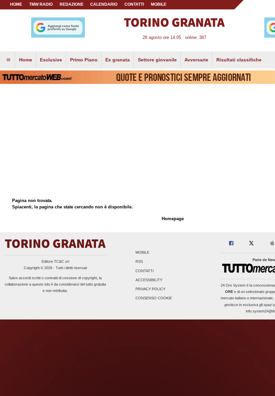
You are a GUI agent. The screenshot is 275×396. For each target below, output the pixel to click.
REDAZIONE (72, 4)
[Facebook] (231, 243)
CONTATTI (134, 4)
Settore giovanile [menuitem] (157, 59)
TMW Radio (41, 4)
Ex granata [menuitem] (117, 59)
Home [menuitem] (25, 59)
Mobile (142, 253)
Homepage (173, 218)
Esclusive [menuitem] (51, 59)
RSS (139, 262)
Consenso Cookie (153, 298)
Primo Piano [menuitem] (84, 59)
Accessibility (148, 280)
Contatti (144, 271)
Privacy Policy (150, 289)
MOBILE (158, 4)
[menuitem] (8, 60)
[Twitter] (251, 243)
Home (16, 4)
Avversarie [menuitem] (196, 59)
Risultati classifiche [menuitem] (239, 59)
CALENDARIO (103, 4)
